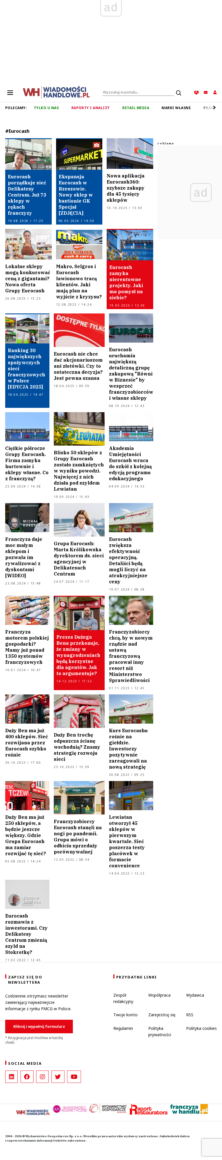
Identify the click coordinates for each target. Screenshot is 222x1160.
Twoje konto (125, 1014)
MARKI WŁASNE (176, 107)
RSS (189, 1014)
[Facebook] (27, 1077)
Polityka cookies (201, 1028)
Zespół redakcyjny (123, 998)
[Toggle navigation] (10, 92)
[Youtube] (74, 1077)
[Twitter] (57, 1077)
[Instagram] (42, 1077)
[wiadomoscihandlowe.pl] (56, 91)
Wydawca (195, 995)
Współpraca (159, 995)
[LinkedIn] (11, 1077)
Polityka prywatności (159, 1031)
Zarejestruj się (161, 1014)
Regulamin (123, 1028)
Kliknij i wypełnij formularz (39, 1026)
